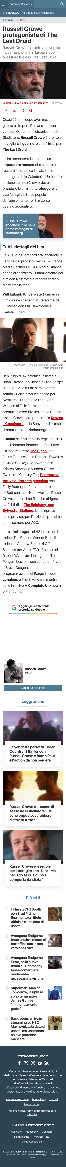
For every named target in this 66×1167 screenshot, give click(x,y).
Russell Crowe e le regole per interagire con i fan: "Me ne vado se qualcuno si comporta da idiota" (32, 873)
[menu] (4, 4)
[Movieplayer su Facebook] (19, 1063)
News (22, 20)
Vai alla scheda (33, 688)
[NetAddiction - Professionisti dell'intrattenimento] (41, 1125)
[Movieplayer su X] (26, 1063)
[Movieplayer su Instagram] (33, 1063)
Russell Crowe (36, 669)
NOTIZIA (7, 103)
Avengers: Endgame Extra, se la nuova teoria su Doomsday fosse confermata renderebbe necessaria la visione (27, 968)
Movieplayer (9, 20)
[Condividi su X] (14, 110)
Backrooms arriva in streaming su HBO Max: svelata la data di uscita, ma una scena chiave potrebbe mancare (28, 1028)
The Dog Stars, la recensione (37, 12)
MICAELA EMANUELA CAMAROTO (31, 103)
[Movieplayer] (33, 1056)
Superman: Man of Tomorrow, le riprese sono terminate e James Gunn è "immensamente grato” (27, 998)
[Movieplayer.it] (21, 4)
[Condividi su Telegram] (30, 110)
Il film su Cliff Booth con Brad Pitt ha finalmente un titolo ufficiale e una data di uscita (27, 917)
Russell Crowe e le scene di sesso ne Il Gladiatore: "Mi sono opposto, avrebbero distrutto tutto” (31, 813)
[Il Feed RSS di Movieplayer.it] (46, 1063)
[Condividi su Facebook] (6, 110)
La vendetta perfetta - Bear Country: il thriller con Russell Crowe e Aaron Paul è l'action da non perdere (32, 753)
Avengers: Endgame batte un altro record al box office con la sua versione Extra (28, 942)
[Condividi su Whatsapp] (22, 110)
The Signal (39, 451)
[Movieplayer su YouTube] (39, 1063)
